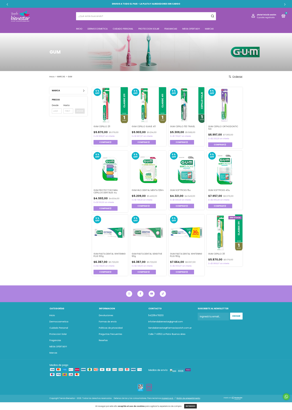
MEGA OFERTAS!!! (191, 28)
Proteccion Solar (148, 28)
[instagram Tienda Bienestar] (129, 294)
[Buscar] (212, 16)
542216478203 (155, 315)
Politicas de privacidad (111, 327)
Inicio (79, 28)
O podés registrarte (266, 17)
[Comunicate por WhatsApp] (286, 396)
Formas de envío (108, 321)
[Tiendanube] (233, 399)
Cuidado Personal (123, 28)
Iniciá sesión (269, 14)
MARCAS (61, 76)
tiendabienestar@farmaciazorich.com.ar (170, 327)
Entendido (190, 406)
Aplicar (79, 111)
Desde (55, 105)
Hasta (66, 105)
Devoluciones (106, 315)
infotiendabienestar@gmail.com (165, 321)
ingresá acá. (168, 398)
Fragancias (170, 28)
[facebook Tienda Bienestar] (140, 294)
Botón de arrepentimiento (188, 398)
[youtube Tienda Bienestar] (152, 294)
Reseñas (103, 340)
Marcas (209, 28)
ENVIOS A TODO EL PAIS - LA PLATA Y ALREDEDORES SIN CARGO (146, 3)
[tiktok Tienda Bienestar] (163, 294)
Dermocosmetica (98, 28)
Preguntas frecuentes (110, 334)
